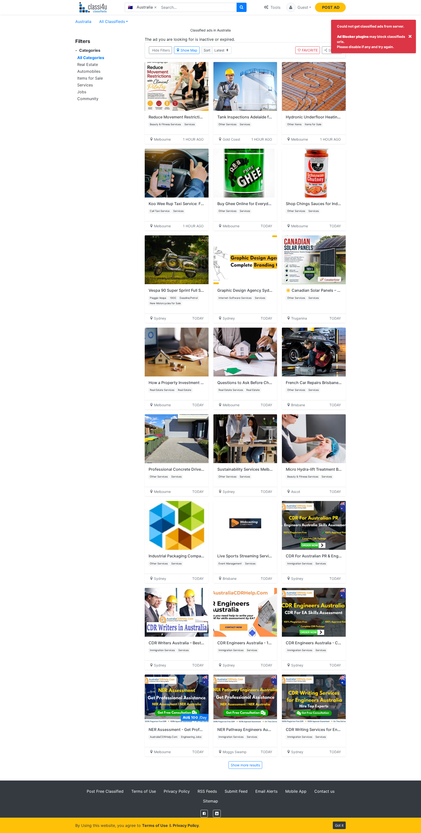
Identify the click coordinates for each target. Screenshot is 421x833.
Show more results (245, 765)
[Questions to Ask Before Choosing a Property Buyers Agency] (245, 352)
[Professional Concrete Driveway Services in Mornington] (177, 438)
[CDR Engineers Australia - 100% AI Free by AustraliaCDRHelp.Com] (245, 612)
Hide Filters (161, 50)
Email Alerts (266, 791)
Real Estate (87, 64)
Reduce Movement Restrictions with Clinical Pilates (196, 117)
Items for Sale (90, 78)
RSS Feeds (207, 791)
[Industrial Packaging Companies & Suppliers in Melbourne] (177, 525)
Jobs (81, 91)
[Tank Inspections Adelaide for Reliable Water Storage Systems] (245, 86)
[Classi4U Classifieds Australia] (94, 7)
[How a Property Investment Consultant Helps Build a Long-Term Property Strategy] (177, 352)
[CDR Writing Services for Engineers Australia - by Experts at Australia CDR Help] (314, 699)
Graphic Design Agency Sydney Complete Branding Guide (271, 290)
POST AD (331, 7)
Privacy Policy (177, 791)
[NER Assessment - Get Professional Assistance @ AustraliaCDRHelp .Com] (177, 699)
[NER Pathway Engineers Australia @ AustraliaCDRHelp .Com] (245, 699)
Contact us (324, 791)
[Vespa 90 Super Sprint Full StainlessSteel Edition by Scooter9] (177, 259)
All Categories (90, 57)
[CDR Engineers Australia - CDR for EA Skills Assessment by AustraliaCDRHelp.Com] (314, 612)
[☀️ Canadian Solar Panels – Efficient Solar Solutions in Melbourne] (314, 259)
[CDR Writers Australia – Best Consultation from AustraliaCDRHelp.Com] (177, 612)
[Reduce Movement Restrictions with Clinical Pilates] (177, 86)
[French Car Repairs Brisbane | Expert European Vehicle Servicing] (314, 352)
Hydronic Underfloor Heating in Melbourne (325, 117)
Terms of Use (143, 791)
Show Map (189, 50)
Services (85, 85)
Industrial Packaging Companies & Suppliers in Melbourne (202, 555)
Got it (339, 825)
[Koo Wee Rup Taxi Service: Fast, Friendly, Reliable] (177, 173)
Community (87, 98)
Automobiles (88, 71)
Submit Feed (236, 791)
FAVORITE (310, 50)
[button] (298, 7)
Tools (274, 7)
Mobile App (295, 791)
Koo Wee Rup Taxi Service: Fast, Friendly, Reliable (194, 203)
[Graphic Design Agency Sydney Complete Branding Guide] (245, 259)
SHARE (333, 50)
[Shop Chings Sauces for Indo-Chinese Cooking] (314, 173)
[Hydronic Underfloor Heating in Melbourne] (314, 86)
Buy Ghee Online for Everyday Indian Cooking (259, 203)
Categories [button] (87, 50)
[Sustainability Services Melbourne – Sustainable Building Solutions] (245, 438)
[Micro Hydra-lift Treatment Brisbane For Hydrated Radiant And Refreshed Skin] (314, 438)
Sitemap (210, 801)
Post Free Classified (105, 791)
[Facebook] (204, 813)
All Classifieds (112, 21)
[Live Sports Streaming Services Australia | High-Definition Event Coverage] (245, 525)
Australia (83, 21)
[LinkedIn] (217, 813)
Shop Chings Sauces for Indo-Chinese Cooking (330, 203)
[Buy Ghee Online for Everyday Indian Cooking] (245, 173)
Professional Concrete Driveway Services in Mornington (201, 469)
